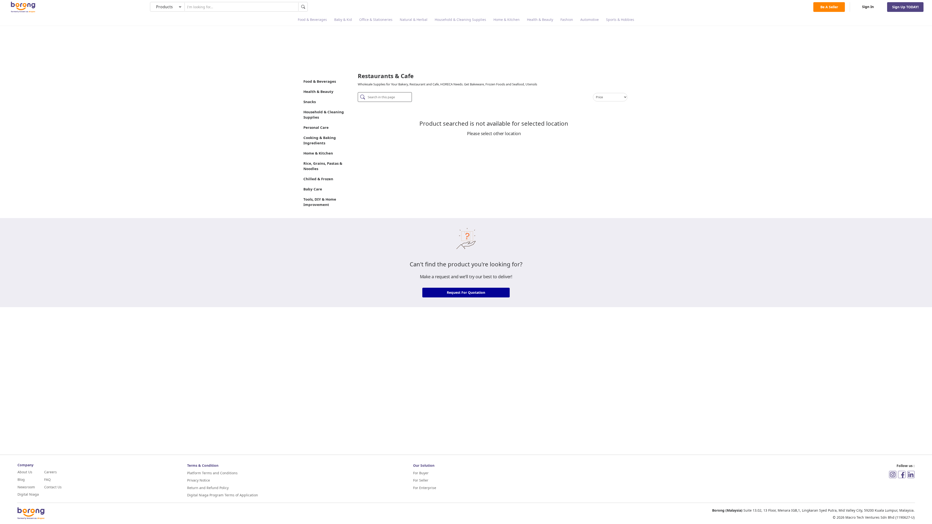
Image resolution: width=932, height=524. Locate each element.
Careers (50, 472)
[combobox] (241, 7)
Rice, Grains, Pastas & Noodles (322, 166)
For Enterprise (424, 487)
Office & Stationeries (375, 19)
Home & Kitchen (506, 19)
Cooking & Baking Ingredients (319, 140)
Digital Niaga (28, 494)
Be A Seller (829, 7)
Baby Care (312, 189)
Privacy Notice (198, 480)
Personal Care (316, 127)
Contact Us (53, 487)
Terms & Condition (202, 465)
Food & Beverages (312, 19)
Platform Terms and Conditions (212, 473)
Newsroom (26, 487)
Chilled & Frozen (318, 178)
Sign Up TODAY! (905, 7)
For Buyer (421, 473)
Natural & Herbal (413, 19)
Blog (21, 479)
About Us (24, 472)
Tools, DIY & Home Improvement (319, 202)
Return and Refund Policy (208, 487)
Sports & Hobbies (620, 19)
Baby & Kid (343, 19)
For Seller (420, 480)
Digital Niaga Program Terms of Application (222, 495)
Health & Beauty (540, 19)
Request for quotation (466, 292)
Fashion (566, 19)
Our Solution (423, 465)
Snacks (309, 101)
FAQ (47, 479)
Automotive (589, 19)
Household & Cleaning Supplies (460, 19)
